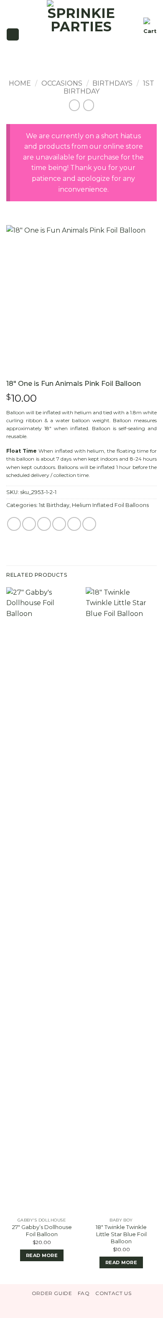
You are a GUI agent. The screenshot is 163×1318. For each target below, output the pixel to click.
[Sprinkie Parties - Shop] (81, 34)
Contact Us (113, 1293)
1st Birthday (54, 505)
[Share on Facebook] (29, 524)
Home (20, 83)
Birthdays (112, 83)
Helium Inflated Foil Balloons (110, 505)
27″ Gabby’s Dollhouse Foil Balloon (42, 1230)
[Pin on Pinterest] (74, 524)
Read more (42, 1255)
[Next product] (74, 105)
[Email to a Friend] (59, 524)
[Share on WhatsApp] (14, 524)
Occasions (61, 83)
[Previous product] (88, 105)
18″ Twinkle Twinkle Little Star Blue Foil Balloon (121, 1234)
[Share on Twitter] (44, 524)
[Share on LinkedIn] (89, 524)
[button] (12, 34)
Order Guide (52, 1293)
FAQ (84, 1293)
